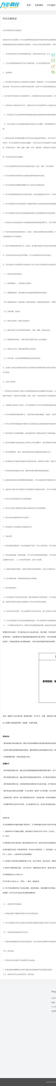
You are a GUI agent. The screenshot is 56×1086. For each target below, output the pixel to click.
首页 (29, 5)
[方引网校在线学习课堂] (9, 8)
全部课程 (39, 5)
